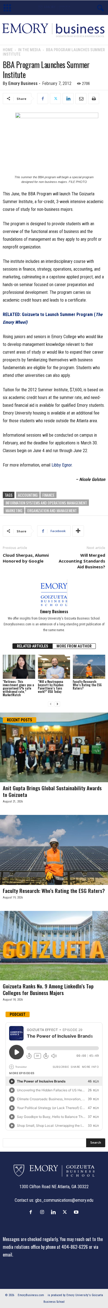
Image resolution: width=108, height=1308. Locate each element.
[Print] (93, 98)
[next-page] (57, 704)
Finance (48, 495)
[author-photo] (54, 592)
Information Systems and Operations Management (46, 503)
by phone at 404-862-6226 (64, 1247)
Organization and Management (52, 510)
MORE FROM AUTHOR (74, 646)
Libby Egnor (62, 465)
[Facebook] (42, 98)
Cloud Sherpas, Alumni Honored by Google (26, 558)
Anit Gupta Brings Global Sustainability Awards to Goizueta (52, 791)
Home (8, 50)
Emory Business (23, 83)
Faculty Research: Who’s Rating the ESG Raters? (87, 684)
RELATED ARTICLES (32, 646)
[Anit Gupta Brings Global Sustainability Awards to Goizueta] (54, 747)
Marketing (14, 510)
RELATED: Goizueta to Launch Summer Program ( (49, 314)
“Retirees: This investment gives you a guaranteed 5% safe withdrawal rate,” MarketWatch (18, 688)
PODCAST (17, 1014)
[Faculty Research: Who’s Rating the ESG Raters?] (89, 667)
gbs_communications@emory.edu (64, 1200)
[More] (78, 531)
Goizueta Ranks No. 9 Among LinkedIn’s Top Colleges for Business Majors (48, 989)
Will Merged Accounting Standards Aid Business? (82, 560)
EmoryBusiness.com (31, 1295)
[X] (55, 98)
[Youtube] (77, 1212)
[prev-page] (50, 704)
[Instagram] (43, 1212)
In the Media (29, 50)
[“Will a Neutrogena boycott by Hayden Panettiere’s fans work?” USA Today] (54, 667)
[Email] (80, 98)
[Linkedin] (68, 98)
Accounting (28, 495)
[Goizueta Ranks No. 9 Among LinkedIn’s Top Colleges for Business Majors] (54, 946)
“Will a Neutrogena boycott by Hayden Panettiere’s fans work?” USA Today (50, 686)
